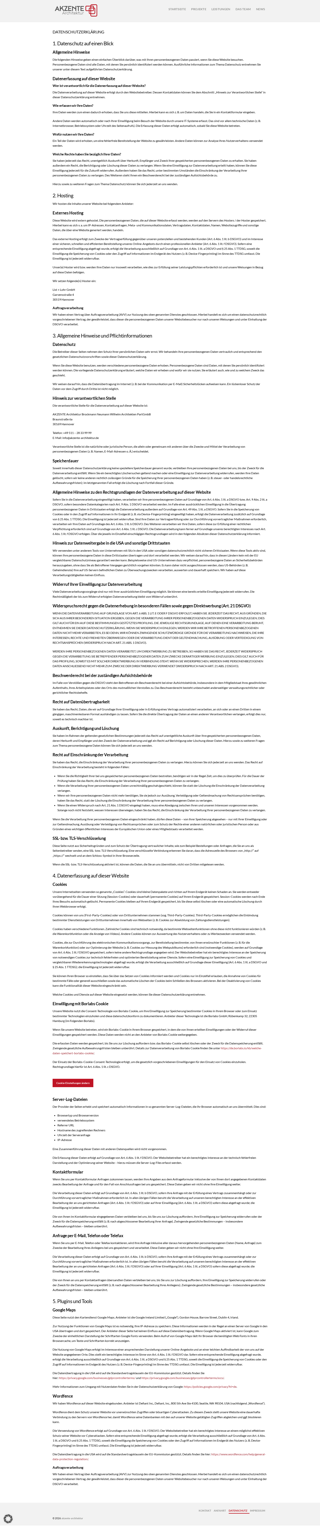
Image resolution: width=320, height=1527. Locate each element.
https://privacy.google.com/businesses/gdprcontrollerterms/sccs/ (182, 1378)
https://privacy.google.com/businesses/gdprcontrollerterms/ (97, 1378)
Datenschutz (238, 1510)
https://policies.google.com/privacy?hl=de (210, 1386)
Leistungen (220, 9)
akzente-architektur (72, 1518)
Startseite (177, 9)
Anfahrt (220, 1510)
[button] (8, 1519)
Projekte (198, 9)
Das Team (243, 9)
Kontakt (205, 1510)
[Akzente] (76, 16)
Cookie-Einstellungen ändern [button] (73, 1083)
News (260, 9)
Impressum (257, 1510)
